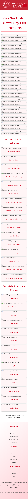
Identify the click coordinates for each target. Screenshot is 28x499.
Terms (14, 451)
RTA (14, 476)
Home (14, 431)
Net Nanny (14, 471)
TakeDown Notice (14, 459)
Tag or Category (14, 433)
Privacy (14, 456)
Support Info (14, 453)
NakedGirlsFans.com (14, 417)
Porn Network (14, 442)
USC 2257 (14, 462)
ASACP (14, 473)
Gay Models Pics (14, 436)
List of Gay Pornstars (14, 439)
